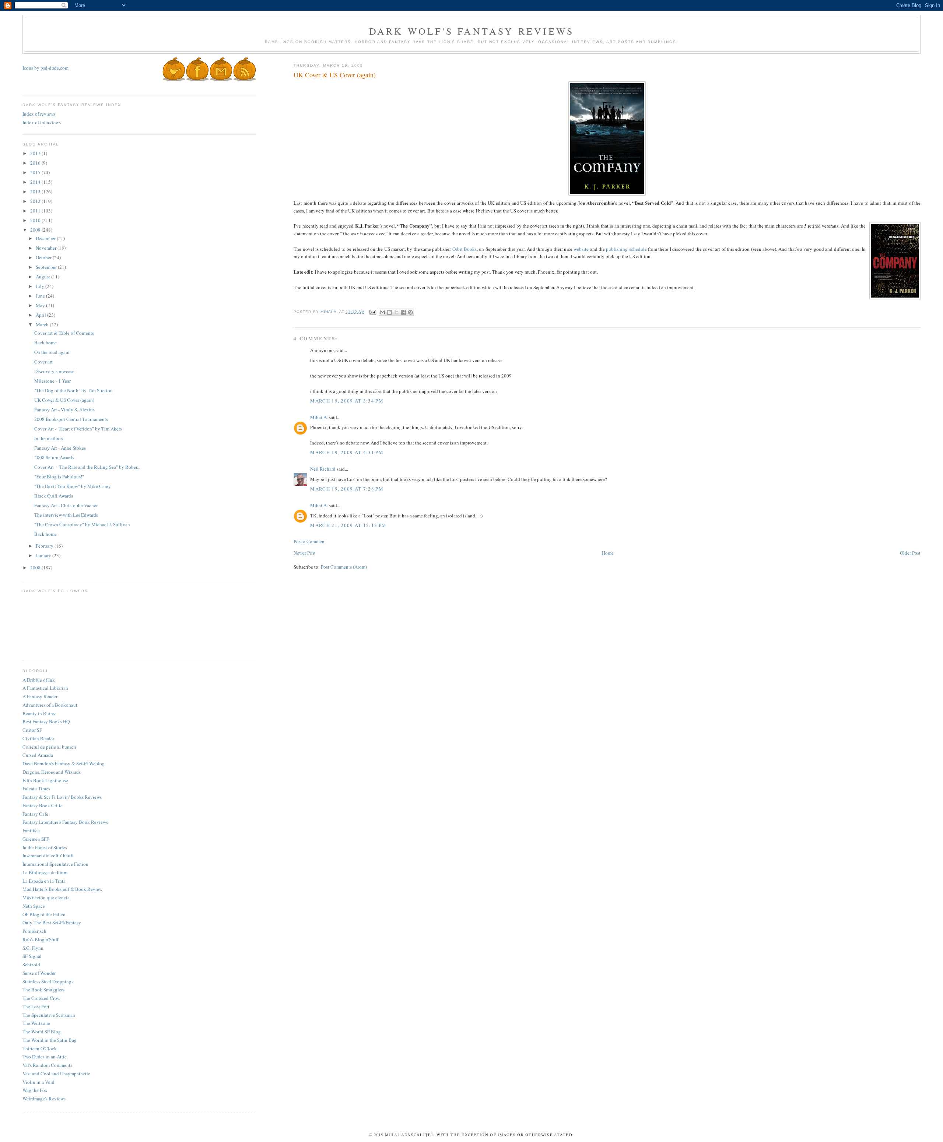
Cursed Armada (37, 755)
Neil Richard (323, 468)
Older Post (910, 552)
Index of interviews (41, 122)
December (46, 238)
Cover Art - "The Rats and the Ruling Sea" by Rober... (87, 467)
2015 (36, 172)
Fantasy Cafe (35, 814)
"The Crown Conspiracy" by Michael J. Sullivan (82, 524)
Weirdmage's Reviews (44, 1098)
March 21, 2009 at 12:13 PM (348, 525)
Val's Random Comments (47, 1065)
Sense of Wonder (39, 973)
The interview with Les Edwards (66, 515)
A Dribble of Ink (38, 680)
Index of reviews (38, 113)
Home (608, 552)
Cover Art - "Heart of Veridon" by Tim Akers (78, 428)
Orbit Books (464, 249)
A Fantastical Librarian (45, 688)
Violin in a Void (38, 1082)
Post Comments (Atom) (344, 566)
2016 (36, 162)
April (41, 315)
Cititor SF (32, 730)
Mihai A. (319, 417)
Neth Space (33, 906)
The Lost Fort (35, 1006)
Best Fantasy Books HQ (46, 721)
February (45, 545)
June (41, 295)
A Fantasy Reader (39, 696)
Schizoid (31, 964)
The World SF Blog (41, 1031)
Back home (45, 342)
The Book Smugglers (43, 989)
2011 (36, 210)
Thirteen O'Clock (39, 1048)
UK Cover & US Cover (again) (64, 400)
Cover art (43, 361)
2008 (36, 567)
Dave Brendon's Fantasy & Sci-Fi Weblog (63, 763)
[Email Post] (372, 312)
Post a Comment (310, 541)
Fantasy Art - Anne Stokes (60, 447)
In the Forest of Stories (44, 847)
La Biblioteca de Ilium (44, 872)
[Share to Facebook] (403, 312)
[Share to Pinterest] (410, 312)
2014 (36, 182)
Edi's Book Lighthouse (45, 780)
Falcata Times (36, 788)
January (44, 555)
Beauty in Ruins (38, 713)
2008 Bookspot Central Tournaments (71, 419)
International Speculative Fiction (55, 864)
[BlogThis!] (389, 312)
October (44, 257)
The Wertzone (36, 1023)
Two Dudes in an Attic (44, 1056)
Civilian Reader (38, 738)
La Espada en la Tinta (44, 881)
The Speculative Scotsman (48, 1015)
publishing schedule (626, 249)
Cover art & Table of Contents (64, 333)
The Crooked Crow (41, 998)
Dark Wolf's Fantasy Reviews (471, 31)
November (46, 248)
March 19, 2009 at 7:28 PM (346, 488)
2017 (36, 153)
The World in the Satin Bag (49, 1040)
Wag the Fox (35, 1090)
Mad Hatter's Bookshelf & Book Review (62, 889)
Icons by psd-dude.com (45, 67)
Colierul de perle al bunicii (49, 747)
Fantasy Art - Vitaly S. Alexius (64, 409)
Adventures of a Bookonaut (49, 705)
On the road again (52, 352)
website (581, 249)
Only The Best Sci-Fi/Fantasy (51, 922)
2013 (36, 191)
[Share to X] (396, 312)
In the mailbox (48, 438)
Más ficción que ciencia (46, 897)
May (41, 305)
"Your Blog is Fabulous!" (59, 476)
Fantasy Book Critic (42, 805)
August (43, 276)
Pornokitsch (34, 931)
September (47, 267)
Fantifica (31, 830)
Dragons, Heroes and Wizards (51, 772)
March (43, 324)
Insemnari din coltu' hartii (48, 855)
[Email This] (382, 312)
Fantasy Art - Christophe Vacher (66, 505)
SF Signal (32, 956)
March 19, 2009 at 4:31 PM (346, 452)
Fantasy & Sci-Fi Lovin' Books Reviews (62, 797)
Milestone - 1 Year (52, 380)
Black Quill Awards (53, 495)
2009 (36, 229)
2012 (36, 201)
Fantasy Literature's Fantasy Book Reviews (65, 822)
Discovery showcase (54, 371)
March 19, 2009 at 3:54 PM (346, 400)
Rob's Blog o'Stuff (40, 939)
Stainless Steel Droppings (47, 981)
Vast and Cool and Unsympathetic (56, 1073)
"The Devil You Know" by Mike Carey (72, 486)
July (40, 286)
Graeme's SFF (35, 839)
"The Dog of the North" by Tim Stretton (73, 390)
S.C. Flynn (32, 948)
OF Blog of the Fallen (44, 914)
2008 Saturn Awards (54, 457)
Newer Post (305, 552)
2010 (36, 220)
